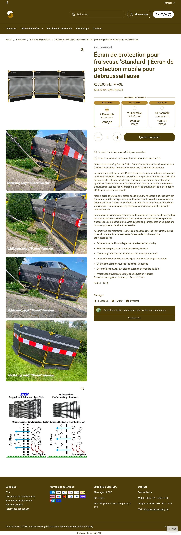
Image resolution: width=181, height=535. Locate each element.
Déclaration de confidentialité (20, 496)
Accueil (9, 40)
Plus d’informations (134, 318)
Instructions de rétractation (19, 500)
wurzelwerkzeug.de (38, 526)
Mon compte (141, 14)
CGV (8, 492)
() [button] (167, 15)
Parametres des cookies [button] (17, 508)
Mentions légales (14, 504)
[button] (107, 116)
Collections (21, 40)
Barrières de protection (40, 40)
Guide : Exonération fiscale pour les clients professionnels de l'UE (130, 158)
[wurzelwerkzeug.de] (10, 14)
